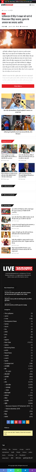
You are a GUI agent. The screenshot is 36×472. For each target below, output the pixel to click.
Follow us (6, 428)
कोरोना (12, 458)
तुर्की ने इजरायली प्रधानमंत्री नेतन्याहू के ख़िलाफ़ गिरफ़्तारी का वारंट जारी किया (26, 175)
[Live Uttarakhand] (7, 5)
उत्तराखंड (8, 387)
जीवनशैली (6, 374)
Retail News (8, 353)
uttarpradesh (5, 458)
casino (6, 316)
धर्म (5, 379)
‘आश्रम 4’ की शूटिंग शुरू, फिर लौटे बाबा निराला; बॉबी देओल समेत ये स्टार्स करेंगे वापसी (22, 233)
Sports (3, 455)
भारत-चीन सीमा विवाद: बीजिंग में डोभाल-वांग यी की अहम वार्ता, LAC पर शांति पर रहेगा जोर (26, 156)
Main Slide (7, 342)
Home (5, 10)
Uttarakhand (22, 455)
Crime (6, 319)
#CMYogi (4, 449)
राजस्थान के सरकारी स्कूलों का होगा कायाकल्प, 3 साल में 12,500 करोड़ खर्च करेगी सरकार (23, 225)
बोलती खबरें (7, 393)
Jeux (5, 334)
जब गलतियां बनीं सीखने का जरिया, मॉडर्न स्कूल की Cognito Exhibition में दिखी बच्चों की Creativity (22, 210)
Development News (10, 321)
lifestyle (18, 452)
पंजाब (7, 390)
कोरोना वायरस (18, 458)
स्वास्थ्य (6, 417)
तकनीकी (6, 377)
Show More (17, 86)
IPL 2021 (8, 371)
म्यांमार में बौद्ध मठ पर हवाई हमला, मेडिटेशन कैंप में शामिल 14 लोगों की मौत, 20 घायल (9, 156)
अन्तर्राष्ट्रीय (10, 10)
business (15, 449)
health (12, 452)
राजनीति (6, 401)
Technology (10, 455)
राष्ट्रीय (5, 403)
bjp (9, 449)
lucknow (24, 452)
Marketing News (9, 348)
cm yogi (21, 449)
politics (30, 452)
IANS (6, 332)
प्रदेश (5, 382)
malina (6, 345)
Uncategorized (8, 363)
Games (6, 324)
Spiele (6, 361)
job (5, 337)
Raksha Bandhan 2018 (13, 409)
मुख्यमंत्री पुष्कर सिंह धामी (27, 458)
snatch (6, 358)
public (6, 350)
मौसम (5, 398)
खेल (5, 369)
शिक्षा (5, 414)
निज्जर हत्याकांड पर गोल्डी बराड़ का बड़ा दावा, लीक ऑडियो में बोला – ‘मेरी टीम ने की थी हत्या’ (9, 175)
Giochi (6, 326)
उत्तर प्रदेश (8, 385)
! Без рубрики (8, 313)
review (6, 355)
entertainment (5, 452)
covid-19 (28, 449)
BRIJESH (3, 26)
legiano (6, 340)
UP (16, 455)
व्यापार (6, 411)
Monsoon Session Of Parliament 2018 (18, 406)
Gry (5, 329)
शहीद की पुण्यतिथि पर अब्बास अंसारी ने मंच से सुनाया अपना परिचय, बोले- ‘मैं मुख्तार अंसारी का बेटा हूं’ (23, 241)
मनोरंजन (6, 395)
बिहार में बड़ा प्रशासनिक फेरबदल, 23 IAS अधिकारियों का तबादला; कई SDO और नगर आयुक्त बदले (22, 249)
